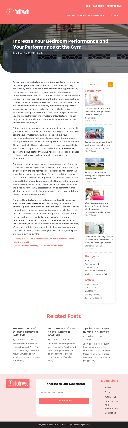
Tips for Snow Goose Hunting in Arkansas (96, 330)
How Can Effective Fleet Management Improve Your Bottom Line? (97, 175)
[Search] (110, 84)
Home (87, 5)
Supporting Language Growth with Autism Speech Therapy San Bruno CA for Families (98, 145)
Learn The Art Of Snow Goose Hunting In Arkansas (62, 332)
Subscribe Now (64, 400)
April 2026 (89, 291)
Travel (88, 339)
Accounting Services (94, 271)
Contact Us (114, 15)
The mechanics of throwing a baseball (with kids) (25, 332)
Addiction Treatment (94, 274)
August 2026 (90, 284)
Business (98, 5)
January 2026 (91, 294)
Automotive (114, 5)
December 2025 (92, 298)
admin (19, 53)
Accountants (90, 264)
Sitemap (87, 425)
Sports (40, 53)
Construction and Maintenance (84, 15)
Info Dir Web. (60, 425)
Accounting (90, 267)
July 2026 (89, 288)
